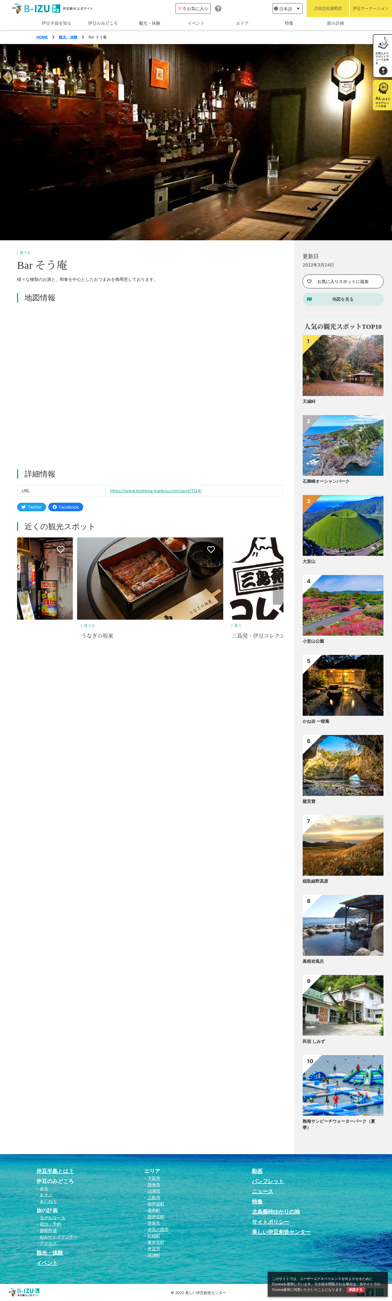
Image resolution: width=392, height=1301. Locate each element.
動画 (257, 1171)
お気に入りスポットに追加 (343, 281)
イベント (196, 23)
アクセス (48, 1243)
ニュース (262, 1191)
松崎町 (153, 1236)
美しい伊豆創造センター (281, 1232)
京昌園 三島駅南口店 (256, 636)
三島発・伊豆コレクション (113, 636)
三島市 (153, 1197)
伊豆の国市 (158, 1229)
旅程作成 (48, 1230)
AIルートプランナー (59, 1237)
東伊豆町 (156, 1242)
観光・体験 (149, 23)
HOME (42, 37)
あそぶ (46, 1194)
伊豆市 (153, 1248)
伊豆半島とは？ (55, 1171)
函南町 (153, 1210)
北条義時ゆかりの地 (276, 1211)
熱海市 (153, 1184)
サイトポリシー (270, 1222)
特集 (289, 23)
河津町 (153, 1255)
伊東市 (153, 1223)
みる (44, 1188)
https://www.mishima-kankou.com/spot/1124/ (156, 490)
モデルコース (52, 1217)
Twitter (35, 507)
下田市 (153, 1178)
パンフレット (268, 1181)
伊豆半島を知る (56, 23)
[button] (22, 589)
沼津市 (153, 1191)
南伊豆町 (156, 1203)
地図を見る (343, 299)
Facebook (69, 507)
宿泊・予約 (50, 1224)
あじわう (48, 1201)
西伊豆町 (156, 1216)
